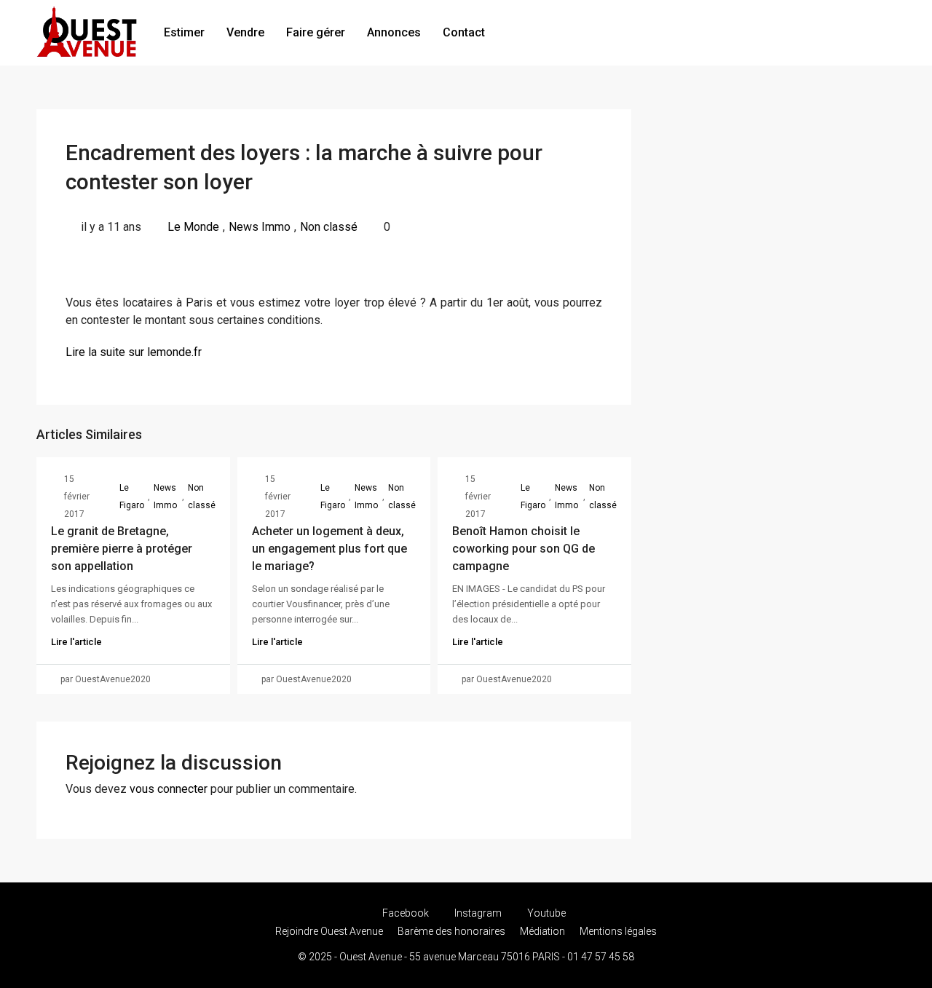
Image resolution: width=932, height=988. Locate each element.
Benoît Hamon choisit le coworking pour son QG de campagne (523, 548)
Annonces (394, 32)
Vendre (245, 32)
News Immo (260, 227)
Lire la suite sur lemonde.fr (134, 352)
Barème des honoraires (451, 931)
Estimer (184, 32)
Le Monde (193, 227)
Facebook (405, 913)
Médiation (542, 931)
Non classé (329, 227)
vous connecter (169, 789)
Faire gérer (315, 32)
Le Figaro (131, 496)
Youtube (545, 913)
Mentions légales (618, 931)
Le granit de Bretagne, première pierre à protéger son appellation (121, 548)
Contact (464, 32)
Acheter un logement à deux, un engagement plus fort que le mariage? (329, 548)
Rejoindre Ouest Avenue (329, 931)
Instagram (478, 913)
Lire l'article (76, 641)
